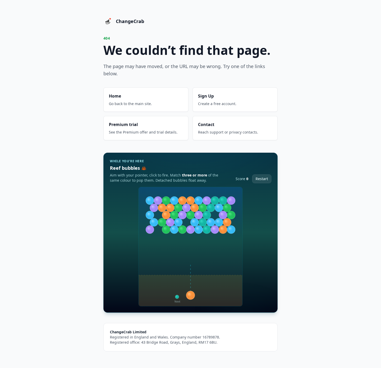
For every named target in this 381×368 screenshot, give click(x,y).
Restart (262, 178)
